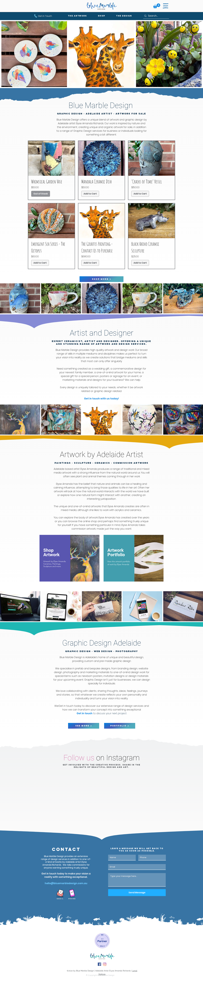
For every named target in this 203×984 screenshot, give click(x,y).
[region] (69, 558)
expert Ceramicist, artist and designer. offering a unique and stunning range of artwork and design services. (101, 342)
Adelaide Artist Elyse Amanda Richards (113, 971)
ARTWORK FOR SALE (131, 113)
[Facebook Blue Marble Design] (99, 964)
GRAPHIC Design (70, 113)
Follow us (78, 757)
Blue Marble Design (85, 971)
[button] (156, 5)
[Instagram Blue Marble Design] (104, 964)
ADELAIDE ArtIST (99, 113)
